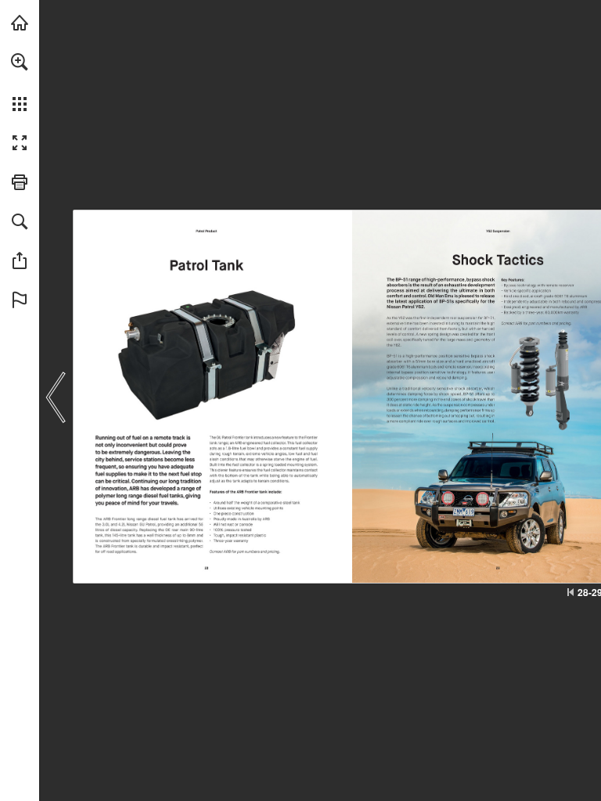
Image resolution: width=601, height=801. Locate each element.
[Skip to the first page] (570, 592)
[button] (19, 61)
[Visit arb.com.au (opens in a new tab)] (19, 22)
